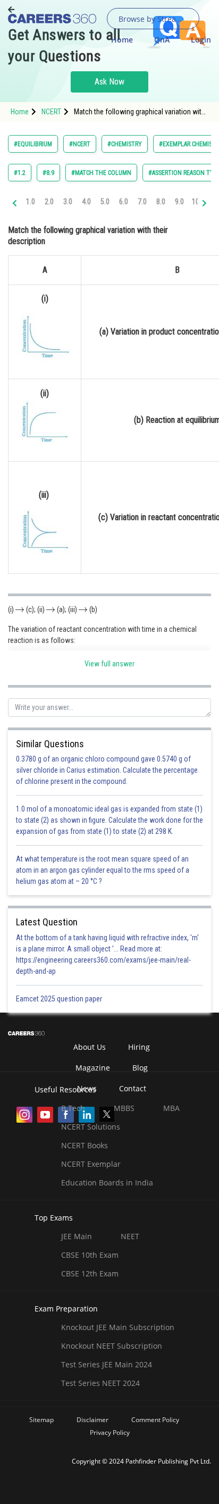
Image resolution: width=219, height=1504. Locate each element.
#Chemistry (124, 144)
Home (122, 40)
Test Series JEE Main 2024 (106, 1364)
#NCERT (79, 144)
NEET (130, 1236)
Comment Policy (155, 1419)
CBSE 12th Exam (90, 1273)
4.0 (86, 201)
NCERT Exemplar (91, 1164)
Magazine (92, 1068)
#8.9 (48, 173)
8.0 (160, 201)
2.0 (49, 201)
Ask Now (109, 82)
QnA (162, 40)
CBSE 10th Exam (90, 1255)
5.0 (105, 201)
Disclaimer (92, 1419)
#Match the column (101, 173)
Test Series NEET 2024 (100, 1383)
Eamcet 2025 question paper (60, 999)
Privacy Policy (110, 1432)
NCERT (51, 111)
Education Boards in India (107, 1182)
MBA (171, 1108)
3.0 (67, 201)
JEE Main (76, 1236)
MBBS (124, 1108)
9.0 (179, 201)
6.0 (123, 201)
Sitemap (41, 1419)
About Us (89, 1047)
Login (201, 40)
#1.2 (20, 173)
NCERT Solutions (90, 1127)
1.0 (30, 201)
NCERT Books (84, 1145)
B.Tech (73, 1108)
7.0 (142, 201)
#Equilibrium (33, 144)
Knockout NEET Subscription (111, 1346)
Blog (140, 1068)
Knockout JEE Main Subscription (117, 1327)
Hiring (139, 1047)
